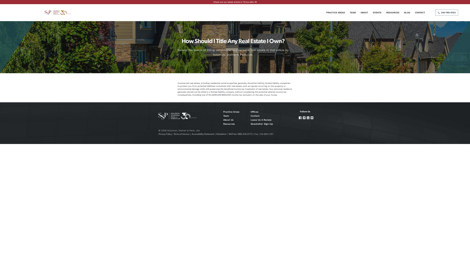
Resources (392, 12)
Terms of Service (182, 134)
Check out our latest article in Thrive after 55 (235, 2)
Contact (420, 12)
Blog (407, 12)
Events (377, 12)
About (364, 12)
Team (353, 12)
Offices (254, 111)
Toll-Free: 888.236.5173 (240, 134)
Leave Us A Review (261, 120)
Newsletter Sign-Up (262, 124)
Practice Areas (335, 12)
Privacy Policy (165, 134)
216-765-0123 (448, 12)
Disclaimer (221, 134)
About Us (228, 120)
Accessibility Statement (203, 134)
